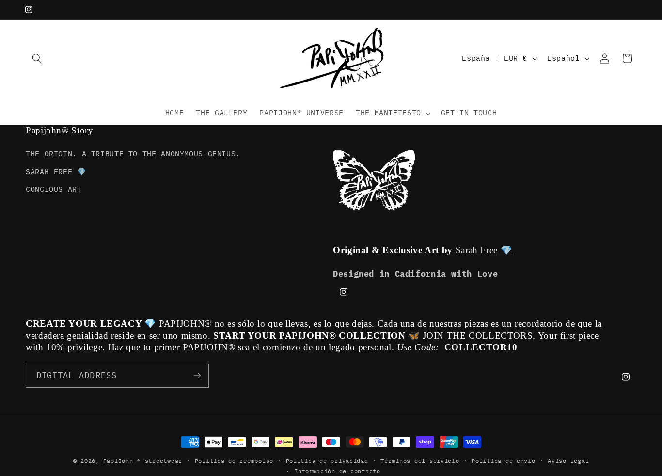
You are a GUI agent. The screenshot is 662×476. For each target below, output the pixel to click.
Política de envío (504, 460)
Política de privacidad (327, 460)
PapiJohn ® (122, 460)
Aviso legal (568, 460)
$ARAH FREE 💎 (56, 171)
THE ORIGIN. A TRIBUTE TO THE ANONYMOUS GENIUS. (133, 154)
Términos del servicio (419, 460)
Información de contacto (337, 471)
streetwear (163, 460)
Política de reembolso (234, 460)
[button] (37, 58)
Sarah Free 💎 (484, 251)
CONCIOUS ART (54, 189)
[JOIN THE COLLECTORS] (197, 375)
